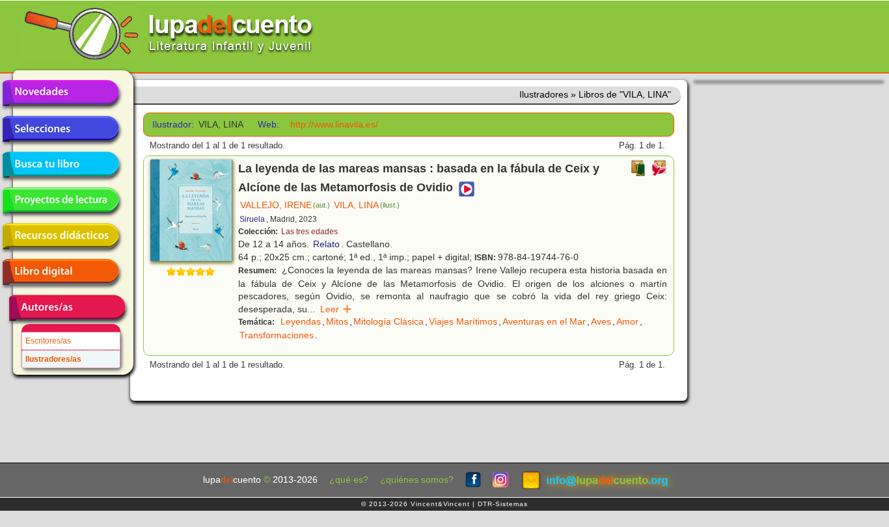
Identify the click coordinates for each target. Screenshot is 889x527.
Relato (326, 244)
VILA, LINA (367, 205)
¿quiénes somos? (417, 480)
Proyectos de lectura (60, 200)
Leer (336, 309)
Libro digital (60, 272)
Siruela (252, 219)
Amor (627, 321)
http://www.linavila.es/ (334, 124)
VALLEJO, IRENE (285, 205)
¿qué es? (348, 480)
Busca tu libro (60, 165)
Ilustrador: (170, 124)
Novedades (60, 93)
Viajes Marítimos (463, 321)
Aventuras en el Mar (544, 321)
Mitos (337, 321)
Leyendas (300, 321)
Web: (268, 124)
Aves (601, 321)
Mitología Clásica (388, 321)
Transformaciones (276, 335)
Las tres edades (309, 231)
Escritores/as (48, 340)
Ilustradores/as (53, 359)
